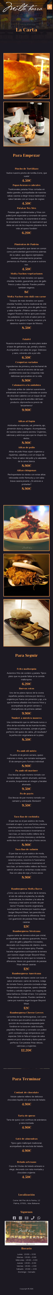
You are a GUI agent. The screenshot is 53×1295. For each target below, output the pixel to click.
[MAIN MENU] (49, 6)
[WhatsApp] (38, 1218)
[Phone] (32, 1218)
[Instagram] (20, 1218)
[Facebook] (14, 1218)
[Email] (26, 1218)
